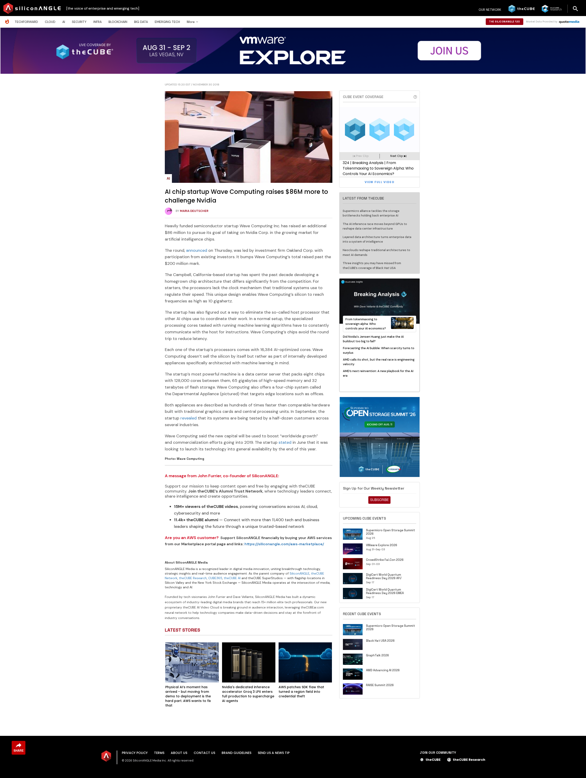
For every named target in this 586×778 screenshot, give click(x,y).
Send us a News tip (274, 753)
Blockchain (118, 22)
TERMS (159, 753)
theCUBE (433, 759)
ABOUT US (179, 753)
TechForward (26, 22)
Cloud (50, 22)
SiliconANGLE (299, 573)
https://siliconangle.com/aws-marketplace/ (284, 544)
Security (79, 22)
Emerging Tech (167, 22)
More (191, 22)
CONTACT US (204, 753)
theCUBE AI (232, 578)
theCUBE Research (193, 578)
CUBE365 (215, 578)
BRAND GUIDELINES (236, 753)
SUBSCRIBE (379, 499)
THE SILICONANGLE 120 (504, 21)
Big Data (141, 22)
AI (63, 22)
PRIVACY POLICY (135, 753)
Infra (97, 22)
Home (8, 19)
